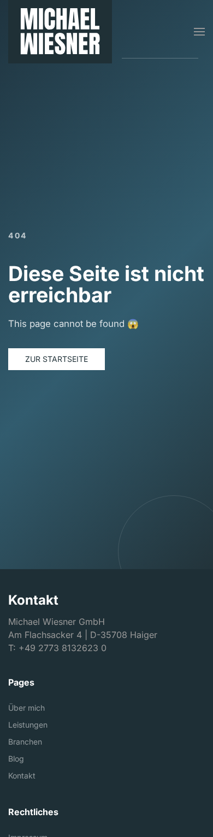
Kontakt (22, 775)
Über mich (26, 707)
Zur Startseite (56, 359)
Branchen (25, 741)
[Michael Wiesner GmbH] (60, 31)
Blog (16, 758)
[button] (199, 31)
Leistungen (28, 724)
